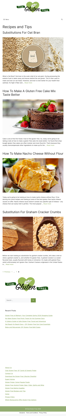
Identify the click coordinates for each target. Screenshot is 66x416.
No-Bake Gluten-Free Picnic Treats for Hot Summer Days (25, 318)
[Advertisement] (18, 348)
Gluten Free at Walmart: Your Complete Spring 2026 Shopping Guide (29, 315)
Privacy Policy (10, 397)
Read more (28, 83)
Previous (6, 272)
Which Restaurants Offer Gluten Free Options (20, 400)
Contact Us (9, 373)
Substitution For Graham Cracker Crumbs (32, 212)
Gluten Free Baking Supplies (15, 388)
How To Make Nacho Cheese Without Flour (33, 153)
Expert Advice (10, 379)
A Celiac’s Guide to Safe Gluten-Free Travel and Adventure (25, 321)
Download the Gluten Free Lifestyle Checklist (20, 376)
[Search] (33, 300)
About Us (8, 367)
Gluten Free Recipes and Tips (15, 391)
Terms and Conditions (32, 412)
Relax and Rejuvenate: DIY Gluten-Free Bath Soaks (22, 327)
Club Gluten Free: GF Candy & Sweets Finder (20, 370)
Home (7, 394)
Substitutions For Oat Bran (21, 32)
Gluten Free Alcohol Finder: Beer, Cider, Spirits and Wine (24, 385)
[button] (62, 19)
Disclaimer (22, 412)
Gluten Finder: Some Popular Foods (17, 382)
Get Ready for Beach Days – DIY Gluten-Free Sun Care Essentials (27, 324)
